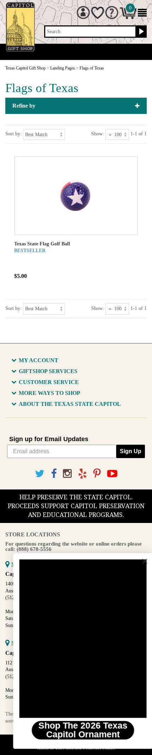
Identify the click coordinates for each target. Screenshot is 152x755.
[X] (40, 474)
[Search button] (140, 31)
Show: (97, 133)
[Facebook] (53, 474)
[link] (76, 639)
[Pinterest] (97, 474)
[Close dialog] (138, 561)
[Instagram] (67, 474)
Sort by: (13, 133)
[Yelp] (82, 474)
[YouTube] (112, 474)
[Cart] (128, 17)
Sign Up (130, 451)
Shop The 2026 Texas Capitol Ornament (76, 730)
